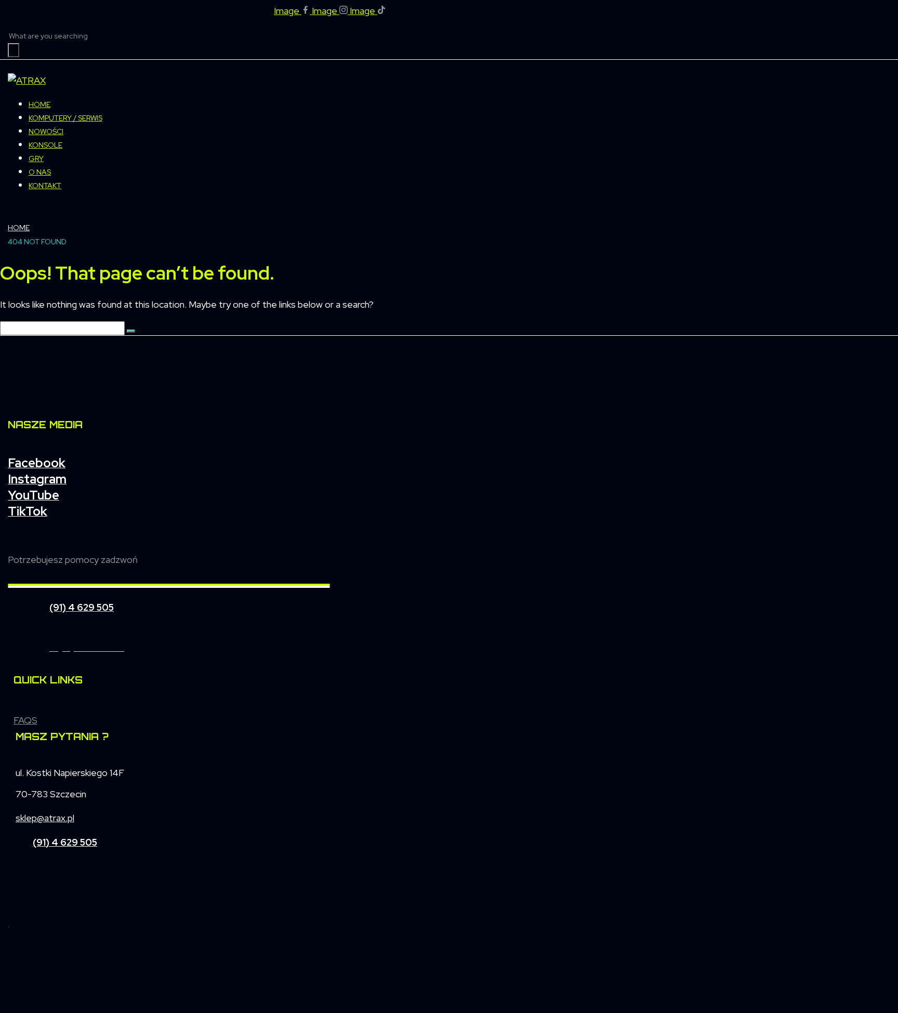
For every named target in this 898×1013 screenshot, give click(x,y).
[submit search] (13, 50)
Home (19, 227)
